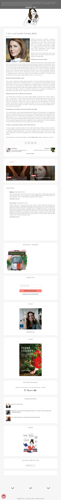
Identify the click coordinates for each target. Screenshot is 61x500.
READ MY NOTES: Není (16, 404)
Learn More (28, 7)
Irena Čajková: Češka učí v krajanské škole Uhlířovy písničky (25, 417)
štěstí (11, 162)
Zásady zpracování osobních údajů (30, 294)
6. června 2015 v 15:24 (19, 192)
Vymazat (17, 199)
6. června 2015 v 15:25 (22, 203)
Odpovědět (12, 199)
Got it (34, 7)
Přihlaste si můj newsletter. (30, 290)
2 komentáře (31, 153)
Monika (11, 192)
